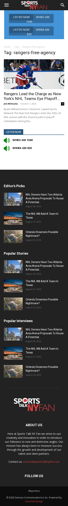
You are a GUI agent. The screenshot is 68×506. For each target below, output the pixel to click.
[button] (6, 5)
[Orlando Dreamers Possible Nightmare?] (13, 236)
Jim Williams (11, 103)
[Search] (62, 5)
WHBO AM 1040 (31, 19)
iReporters (34, 491)
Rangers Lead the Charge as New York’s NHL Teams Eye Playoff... (32, 96)
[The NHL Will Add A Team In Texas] (13, 218)
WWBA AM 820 (31, 32)
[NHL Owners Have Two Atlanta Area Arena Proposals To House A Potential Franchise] (13, 199)
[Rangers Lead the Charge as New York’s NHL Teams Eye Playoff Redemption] (34, 74)
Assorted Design (34, 501)
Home (7, 46)
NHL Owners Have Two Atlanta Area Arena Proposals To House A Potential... (45, 198)
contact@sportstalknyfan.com (41, 461)
